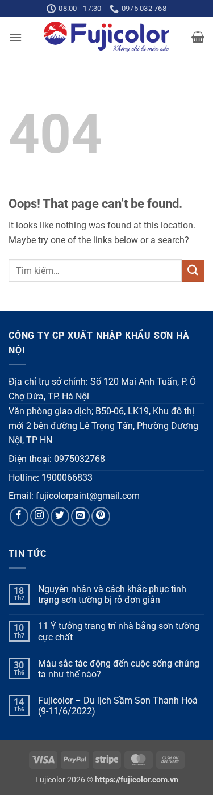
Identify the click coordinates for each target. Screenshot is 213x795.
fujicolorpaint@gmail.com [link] (88, 495)
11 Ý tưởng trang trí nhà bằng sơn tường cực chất (118, 631)
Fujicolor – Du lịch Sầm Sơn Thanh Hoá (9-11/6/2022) (118, 706)
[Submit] (193, 271)
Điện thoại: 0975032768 (57, 458)
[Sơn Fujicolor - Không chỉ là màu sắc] (106, 37)
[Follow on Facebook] (19, 516)
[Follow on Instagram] (39, 516)
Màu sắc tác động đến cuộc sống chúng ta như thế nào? (118, 669)
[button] (15, 37)
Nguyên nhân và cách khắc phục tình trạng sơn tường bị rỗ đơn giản (112, 594)
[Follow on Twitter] (60, 516)
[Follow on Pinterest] (100, 516)
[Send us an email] (80, 516)
